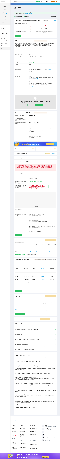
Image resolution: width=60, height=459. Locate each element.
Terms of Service (14, 440)
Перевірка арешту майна (33, 448)
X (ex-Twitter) (14, 431)
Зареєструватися (45, 457)
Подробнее (49, 69)
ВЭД (3, 22)
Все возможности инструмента (31, 254)
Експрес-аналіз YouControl (34, 435)
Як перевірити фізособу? (33, 444)
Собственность (4, 9)
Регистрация (54, 1)
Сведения (4, 12)
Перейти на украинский (28, 13)
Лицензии (4, 16)
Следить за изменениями (19, 16)
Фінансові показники (33, 431)
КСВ (20, 438)
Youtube (13, 428)
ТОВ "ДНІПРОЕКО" (16, 420)
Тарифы (21, 425)
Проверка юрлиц (32, 425)
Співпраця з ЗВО (22, 431)
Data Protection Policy (14, 444)
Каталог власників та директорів (23, 450)
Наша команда (22, 428)
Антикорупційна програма (14, 450)
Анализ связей (4, 19)
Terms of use (14, 442)
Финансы (4, 7)
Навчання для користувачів (22, 435)
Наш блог (21, 436)
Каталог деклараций (23, 452)
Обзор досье (4, 6)
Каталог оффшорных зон (23, 448)
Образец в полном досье (20, 254)
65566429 (42, 279)
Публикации (4, 13)
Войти (47, 1)
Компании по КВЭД (23, 443)
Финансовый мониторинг (33, 428)
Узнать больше (50, 143)
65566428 (42, 282)
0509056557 (37, 92)
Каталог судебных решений (23, 445)
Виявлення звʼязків (33, 434)
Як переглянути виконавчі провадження (34, 442)
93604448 (42, 268)
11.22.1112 (16, 309)
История (4, 10)
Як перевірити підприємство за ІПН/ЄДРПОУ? (34, 446)
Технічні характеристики (14, 448)
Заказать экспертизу (53, 16)
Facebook (13, 425)
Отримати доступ (48, 153)
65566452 (42, 276)
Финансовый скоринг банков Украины (34, 438)
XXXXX (30, 246)
